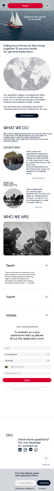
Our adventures (27, 115)
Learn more (38, 207)
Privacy (42, 488)
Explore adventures (38, 178)
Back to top (46, 464)
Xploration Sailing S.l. (25, 488)
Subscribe (44, 483)
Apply (25, 6)
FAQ (9, 435)
